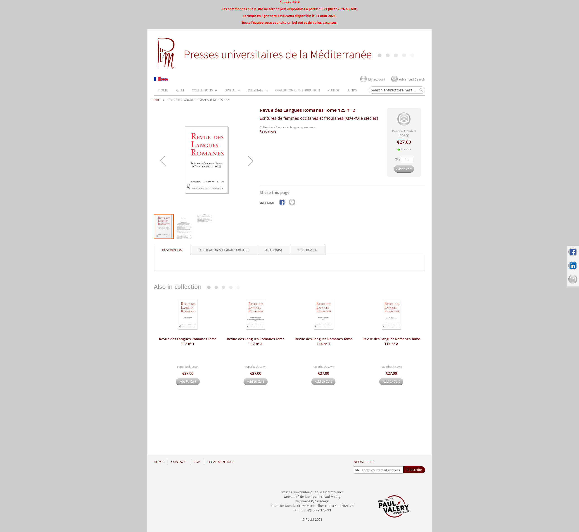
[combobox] (397, 90)
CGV (197, 462)
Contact (178, 462)
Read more (268, 131)
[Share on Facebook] (282, 205)
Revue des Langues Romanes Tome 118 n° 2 (391, 341)
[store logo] (289, 52)
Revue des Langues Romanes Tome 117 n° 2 (256, 341)
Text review (307, 250)
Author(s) (273, 250)
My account (376, 79)
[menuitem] (163, 90)
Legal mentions (221, 462)
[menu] (257, 90)
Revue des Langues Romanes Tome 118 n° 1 (323, 341)
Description (172, 250)
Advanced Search (412, 79)
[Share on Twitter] (292, 205)
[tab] (172, 250)
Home (156, 100)
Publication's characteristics (223, 250)
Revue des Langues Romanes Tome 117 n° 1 (188, 341)
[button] (163, 161)
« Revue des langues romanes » (294, 127)
